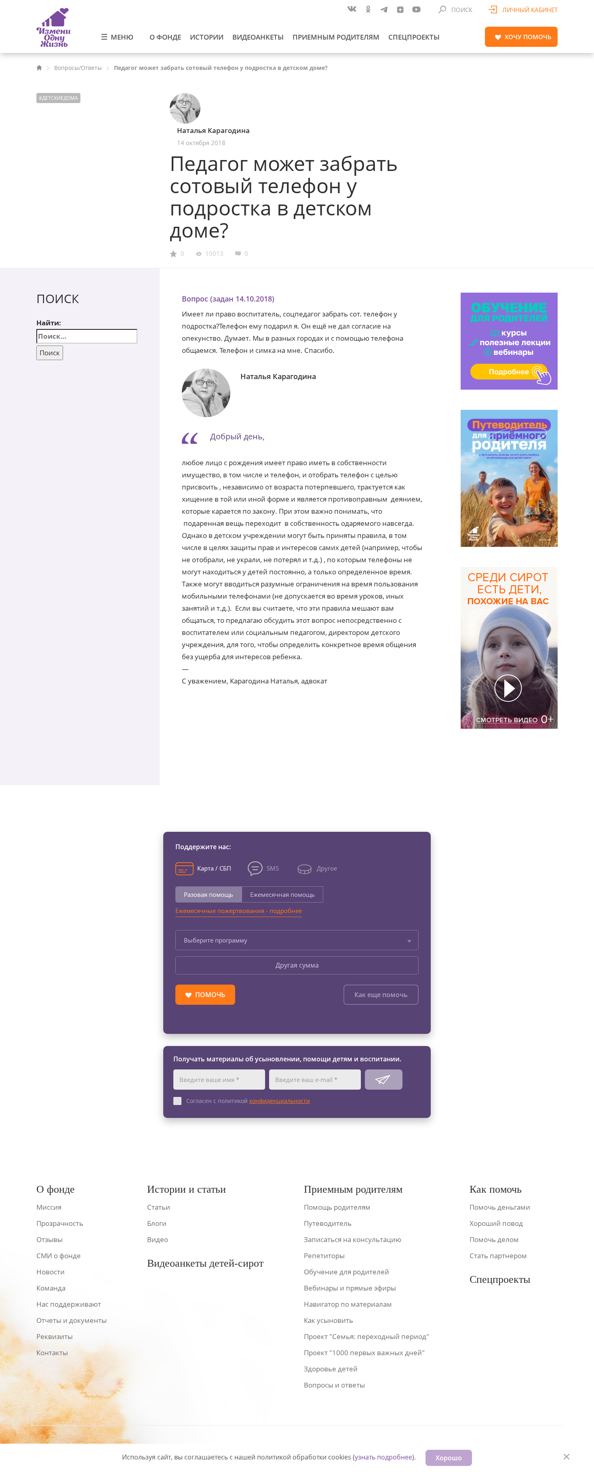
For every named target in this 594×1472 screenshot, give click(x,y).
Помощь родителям (337, 1207)
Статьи (158, 1207)
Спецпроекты (414, 37)
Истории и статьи (186, 1189)
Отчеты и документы (71, 1320)
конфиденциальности (279, 1101)
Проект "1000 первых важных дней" (364, 1352)
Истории (206, 37)
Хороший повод (496, 1223)
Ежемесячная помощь (282, 894)
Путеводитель (328, 1223)
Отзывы (49, 1239)
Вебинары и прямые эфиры (350, 1288)
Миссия (48, 1207)
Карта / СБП (214, 868)
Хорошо (449, 1457)
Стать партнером (498, 1255)
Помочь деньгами (500, 1207)
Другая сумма (297, 965)
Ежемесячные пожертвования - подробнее (238, 911)
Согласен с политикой (248, 1101)
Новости (50, 1271)
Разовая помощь (208, 894)
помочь (528, 37)
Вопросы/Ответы (78, 68)
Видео (157, 1239)
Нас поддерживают (68, 1304)
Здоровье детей (331, 1368)
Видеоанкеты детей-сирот (205, 1263)
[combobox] (297, 940)
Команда (50, 1288)
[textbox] (297, 940)
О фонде (165, 37)
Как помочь (496, 1189)
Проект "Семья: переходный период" (366, 1336)
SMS (273, 868)
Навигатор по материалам (348, 1304)
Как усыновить (328, 1320)
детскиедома (60, 98)
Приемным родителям (336, 37)
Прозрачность (59, 1223)
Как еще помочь (381, 994)
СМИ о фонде (58, 1255)
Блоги (156, 1223)
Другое (327, 868)
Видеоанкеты (258, 37)
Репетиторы (324, 1255)
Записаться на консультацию (352, 1239)
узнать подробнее (383, 1457)
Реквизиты (54, 1336)
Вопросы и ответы (334, 1385)
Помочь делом (494, 1239)
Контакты (52, 1352)
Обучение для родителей (346, 1271)
